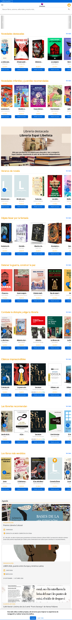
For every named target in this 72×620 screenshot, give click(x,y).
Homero (55, 389)
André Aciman (4, 201)
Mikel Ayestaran (38, 295)
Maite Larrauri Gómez (21, 295)
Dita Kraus (4, 342)
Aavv (38, 111)
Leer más (40, 618)
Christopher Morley (38, 342)
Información (6, 1)
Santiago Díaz (21, 64)
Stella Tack (38, 248)
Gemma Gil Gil (21, 483)
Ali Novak (21, 201)
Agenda (5, 501)
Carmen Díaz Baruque (38, 389)
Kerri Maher (55, 342)
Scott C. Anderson (55, 295)
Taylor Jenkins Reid (55, 201)
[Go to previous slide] (4, 53)
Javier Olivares (18, 389)
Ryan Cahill (55, 248)
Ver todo (68, 33)
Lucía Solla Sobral (54, 483)
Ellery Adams (21, 342)
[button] (3, 22)
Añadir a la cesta (21, 69)
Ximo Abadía (4, 295)
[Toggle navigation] (2, 5)
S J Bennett (5, 64)
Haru (5, 436)
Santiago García (27, 389)
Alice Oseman (54, 111)
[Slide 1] (34, 26)
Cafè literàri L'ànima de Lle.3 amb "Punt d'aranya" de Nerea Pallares (30, 606)
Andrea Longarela (38, 201)
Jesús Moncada (55, 436)
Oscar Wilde (5, 389)
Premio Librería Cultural (13, 525)
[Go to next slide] (68, 53)
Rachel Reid (21, 111)
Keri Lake (4, 248)
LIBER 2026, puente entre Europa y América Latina (23, 566)
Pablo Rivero (55, 64)
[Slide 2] (37, 26)
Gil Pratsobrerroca (38, 483)
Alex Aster (21, 248)
